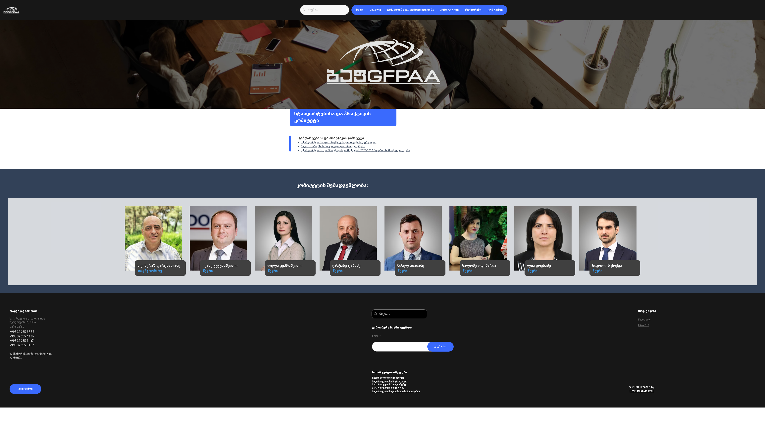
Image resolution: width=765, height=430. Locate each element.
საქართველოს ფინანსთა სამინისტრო (396, 391)
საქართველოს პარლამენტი (389, 384)
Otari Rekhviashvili (642, 391)
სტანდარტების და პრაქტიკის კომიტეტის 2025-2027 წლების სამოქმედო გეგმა (355, 150)
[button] (360, 10)
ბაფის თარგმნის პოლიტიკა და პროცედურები (333, 146)
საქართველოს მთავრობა (388, 387)
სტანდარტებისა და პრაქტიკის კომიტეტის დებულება (338, 142)
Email (375, 336)
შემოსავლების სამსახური (388, 377)
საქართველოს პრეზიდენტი (389, 381)
